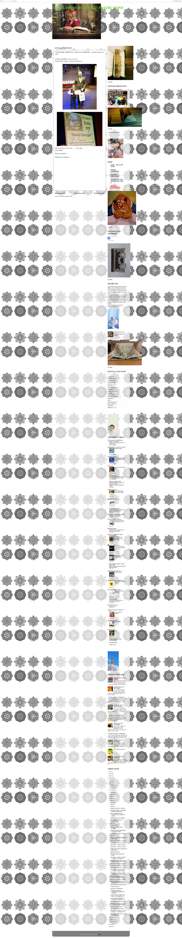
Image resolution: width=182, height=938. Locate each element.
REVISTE (110, 405)
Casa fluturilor (118, 621)
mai (111, 800)
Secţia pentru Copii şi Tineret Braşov (117, 514)
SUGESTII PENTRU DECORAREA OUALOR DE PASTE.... (118, 831)
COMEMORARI (111, 382)
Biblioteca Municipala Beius (115, 571)
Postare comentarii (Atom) (66, 196)
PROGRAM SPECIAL (115, 852)
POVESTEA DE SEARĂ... (113, 396)
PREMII (61, 150)
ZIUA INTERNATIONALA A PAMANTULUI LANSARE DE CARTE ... (117, 815)
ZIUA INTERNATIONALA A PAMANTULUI (116, 820)
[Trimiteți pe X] (79, 148)
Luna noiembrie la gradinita (118, 612)
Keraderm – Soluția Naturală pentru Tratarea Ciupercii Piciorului (116, 510)
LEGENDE (110, 393)
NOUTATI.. (112, 806)
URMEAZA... (111, 407)
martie (111, 917)
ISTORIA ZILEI (111, 391)
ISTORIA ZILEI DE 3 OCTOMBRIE (118, 724)
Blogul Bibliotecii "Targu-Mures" (116, 580)
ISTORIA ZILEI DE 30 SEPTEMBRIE (119, 687)
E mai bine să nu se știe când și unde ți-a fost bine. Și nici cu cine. (120, 547)
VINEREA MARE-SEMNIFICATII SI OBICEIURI (118, 838)
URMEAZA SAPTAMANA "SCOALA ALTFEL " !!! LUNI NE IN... (118, 911)
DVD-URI (110, 386)
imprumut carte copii (120, 332)
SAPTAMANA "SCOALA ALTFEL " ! (118, 846)
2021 (110, 771)
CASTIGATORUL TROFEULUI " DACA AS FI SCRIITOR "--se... (117, 898)
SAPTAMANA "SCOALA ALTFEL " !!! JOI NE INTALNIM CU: (118, 857)
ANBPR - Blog (112, 644)
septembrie (112, 792)
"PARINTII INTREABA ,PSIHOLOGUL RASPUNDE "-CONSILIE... (117, 892)
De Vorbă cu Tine (113, 475)
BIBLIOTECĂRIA (113, 499)
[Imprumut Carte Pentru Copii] (109, 239)
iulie (111, 796)
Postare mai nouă (60, 193)
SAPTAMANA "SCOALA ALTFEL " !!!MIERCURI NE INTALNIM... (118, 873)
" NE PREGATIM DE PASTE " (117, 908)
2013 (110, 926)
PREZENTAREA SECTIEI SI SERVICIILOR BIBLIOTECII (117, 882)
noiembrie (112, 788)
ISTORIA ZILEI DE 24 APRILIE (117, 818)
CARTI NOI (110, 380)
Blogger (99, 934)
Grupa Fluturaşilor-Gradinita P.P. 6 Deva (116, 610)
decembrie (112, 786)
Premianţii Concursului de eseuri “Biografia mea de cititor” (116, 601)
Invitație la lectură (118, 572)
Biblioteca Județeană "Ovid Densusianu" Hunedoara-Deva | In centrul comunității (116, 482)
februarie (112, 919)
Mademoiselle (112, 629)
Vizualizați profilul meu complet (119, 334)
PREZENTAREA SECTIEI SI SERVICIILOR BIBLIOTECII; (117, 876)
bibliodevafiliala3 (112, 528)
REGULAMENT (111, 404)
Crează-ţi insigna (111, 240)
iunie (111, 798)
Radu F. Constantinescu (114, 545)
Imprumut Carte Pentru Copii (113, 236)
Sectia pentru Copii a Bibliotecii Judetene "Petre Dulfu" (116, 440)
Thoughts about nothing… (114, 508)
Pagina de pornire (79, 193)
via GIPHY (110, 82)
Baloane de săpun (118, 448)
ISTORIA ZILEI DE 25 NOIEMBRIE (119, 757)
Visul (116, 631)
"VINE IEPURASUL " (115, 886)
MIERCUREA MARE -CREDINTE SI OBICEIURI (118, 849)
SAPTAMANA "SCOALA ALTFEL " (118, 833)
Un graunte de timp (113, 620)
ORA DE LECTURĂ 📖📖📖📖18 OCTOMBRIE (120, 705)
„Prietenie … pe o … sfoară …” (115, 515)
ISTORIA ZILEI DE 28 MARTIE (115, 715)
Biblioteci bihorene (113, 456)
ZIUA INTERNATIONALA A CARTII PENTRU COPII (118, 914)
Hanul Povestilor (112, 489)
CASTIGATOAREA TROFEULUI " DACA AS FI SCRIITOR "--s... (118, 895)
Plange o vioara (112, 606)
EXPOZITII (110, 389)
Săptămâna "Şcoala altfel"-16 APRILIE (120, 678)
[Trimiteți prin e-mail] (76, 148)
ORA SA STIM (111, 395)
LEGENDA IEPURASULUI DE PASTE (117, 854)
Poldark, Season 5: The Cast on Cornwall (119, 556)
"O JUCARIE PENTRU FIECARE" (118, 901)
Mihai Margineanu (113, 642)
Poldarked (111, 554)
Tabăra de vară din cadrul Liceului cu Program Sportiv (116, 443)
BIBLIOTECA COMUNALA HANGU (117, 447)
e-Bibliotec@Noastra (113, 605)
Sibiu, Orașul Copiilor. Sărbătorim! (119, 591)
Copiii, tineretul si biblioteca (115, 519)
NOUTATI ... (113, 823)
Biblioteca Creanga (113, 599)
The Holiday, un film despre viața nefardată (119, 491)
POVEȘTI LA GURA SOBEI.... (115, 89)
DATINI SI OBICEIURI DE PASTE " (118, 884)
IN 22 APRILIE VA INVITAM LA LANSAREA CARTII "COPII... (117, 870)
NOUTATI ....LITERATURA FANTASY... (116, 827)
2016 (110, 782)
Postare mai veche (99, 193)
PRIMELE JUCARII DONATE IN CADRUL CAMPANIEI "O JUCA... (118, 861)
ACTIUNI (110, 377)
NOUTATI (112, 804)
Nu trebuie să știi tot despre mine (120, 468)
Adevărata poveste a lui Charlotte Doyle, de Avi (119, 521)
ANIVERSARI (111, 378)
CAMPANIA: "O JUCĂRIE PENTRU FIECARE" (119, 538)
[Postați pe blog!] (77, 148)
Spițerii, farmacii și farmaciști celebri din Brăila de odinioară (117, 566)
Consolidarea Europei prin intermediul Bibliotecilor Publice (120, 459)
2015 (110, 784)
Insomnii (111, 466)
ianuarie (112, 921)
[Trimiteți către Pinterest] (81, 148)
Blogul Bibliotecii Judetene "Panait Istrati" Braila (116, 564)
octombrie (112, 790)
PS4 (108, 400)
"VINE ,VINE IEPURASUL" (116, 906)
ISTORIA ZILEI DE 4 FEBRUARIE (116, 697)
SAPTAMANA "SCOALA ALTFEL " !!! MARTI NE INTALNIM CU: (118, 904)
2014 (110, 924)
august (112, 794)
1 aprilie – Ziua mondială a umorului (120, 582)
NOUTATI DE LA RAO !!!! (120, 749)
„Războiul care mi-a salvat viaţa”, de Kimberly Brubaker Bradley (116, 530)
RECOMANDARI (111, 402)
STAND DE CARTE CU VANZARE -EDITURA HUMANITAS (118, 811)
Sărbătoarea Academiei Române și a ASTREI (116, 485)
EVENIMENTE (111, 387)
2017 (110, 780)
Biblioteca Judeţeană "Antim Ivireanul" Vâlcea (115, 639)
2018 (110, 778)
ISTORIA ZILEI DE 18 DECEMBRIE (119, 740)
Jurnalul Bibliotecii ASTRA (115, 589)
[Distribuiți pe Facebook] (80, 148)
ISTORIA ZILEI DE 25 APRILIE (117, 808)
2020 (110, 774)
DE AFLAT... (111, 384)
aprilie (111, 802)
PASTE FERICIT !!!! (115, 825)
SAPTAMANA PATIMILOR (116, 888)
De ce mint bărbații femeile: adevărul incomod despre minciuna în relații (116, 477)
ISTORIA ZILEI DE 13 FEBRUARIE (116, 733)
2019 (110, 776)
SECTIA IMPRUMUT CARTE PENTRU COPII (87, 7)
